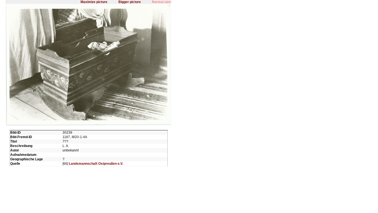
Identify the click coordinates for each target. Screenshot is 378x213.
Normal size (161, 2)
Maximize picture (94, 2)
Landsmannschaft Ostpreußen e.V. (96, 164)
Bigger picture (129, 2)
